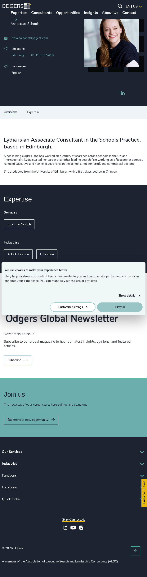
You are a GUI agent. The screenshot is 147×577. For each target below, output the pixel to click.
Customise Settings (70, 307)
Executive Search (19, 224)
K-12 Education (18, 254)
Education (47, 254)
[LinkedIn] (122, 93)
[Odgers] (16, 6)
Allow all (119, 307)
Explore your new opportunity (27, 419)
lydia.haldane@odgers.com (29, 38)
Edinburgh (18, 55)
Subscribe (14, 360)
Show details (126, 295)
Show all (45, 224)
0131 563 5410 (42, 55)
